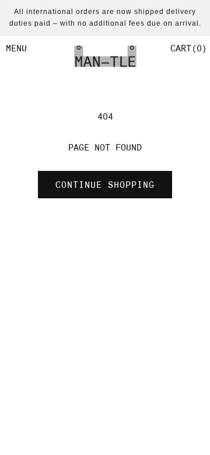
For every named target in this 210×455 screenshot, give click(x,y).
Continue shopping (105, 185)
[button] (187, 48)
